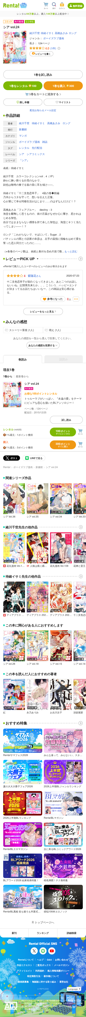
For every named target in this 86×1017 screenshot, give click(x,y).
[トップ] (11, 5)
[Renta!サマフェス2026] (23, 5)
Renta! (6, 467)
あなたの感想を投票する (41, 345)
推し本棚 (24, 102)
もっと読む (70, 251)
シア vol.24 (31, 384)
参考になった (55, 299)
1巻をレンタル (22, 86)
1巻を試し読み (43, 74)
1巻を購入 (63, 86)
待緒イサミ (47, 33)
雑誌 (44, 142)
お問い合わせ (61, 959)
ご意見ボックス (43, 965)
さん (34, 276)
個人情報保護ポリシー (58, 970)
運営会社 (63, 981)
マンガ (23, 135)
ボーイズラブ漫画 (53, 38)
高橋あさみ (61, 33)
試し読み (66, 420)
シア (21, 154)
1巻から (7, 376)
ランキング (43, 933)
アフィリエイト (24, 970)
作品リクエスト (24, 965)
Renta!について (26, 959)
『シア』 (24, 160)
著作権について (51, 976)
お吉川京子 (56, 712)
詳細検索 (71, 933)
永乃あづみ (33, 712)
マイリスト (65, 102)
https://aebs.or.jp (28, 1012)
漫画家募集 (23, 981)
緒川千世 (34, 33)
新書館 (23, 129)
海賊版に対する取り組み (44, 981)
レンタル (24, 148)
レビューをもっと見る (42, 311)
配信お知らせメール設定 (43, 110)
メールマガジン (61, 965)
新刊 (14, 933)
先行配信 (37, 148)
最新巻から (22, 376)
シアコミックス (36, 154)
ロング (73, 33)
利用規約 (39, 970)
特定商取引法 (33, 976)
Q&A (49, 959)
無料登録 (77, 6)
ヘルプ (40, 959)
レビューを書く (43, 53)
